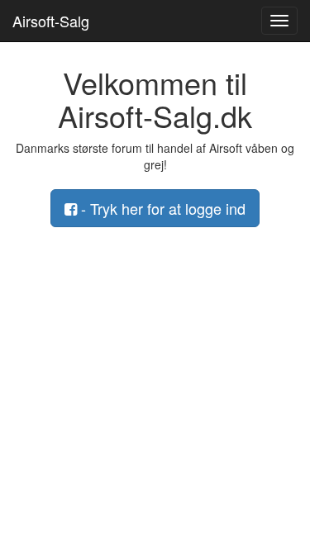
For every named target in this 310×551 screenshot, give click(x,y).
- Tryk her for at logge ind (161, 208)
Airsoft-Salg (50, 20)
